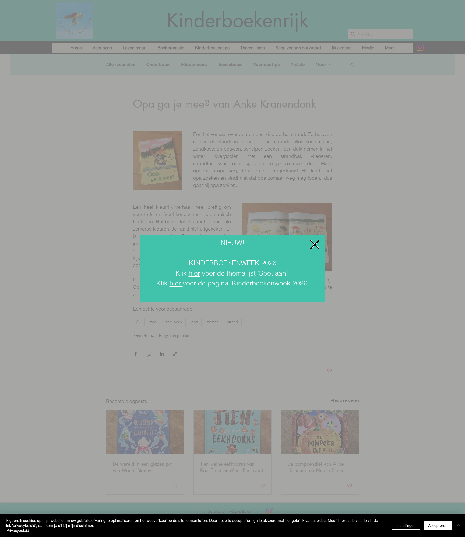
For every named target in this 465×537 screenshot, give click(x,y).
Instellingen (406, 525)
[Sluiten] (458, 525)
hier (194, 273)
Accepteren (438, 525)
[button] (314, 244)
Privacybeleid (17, 530)
